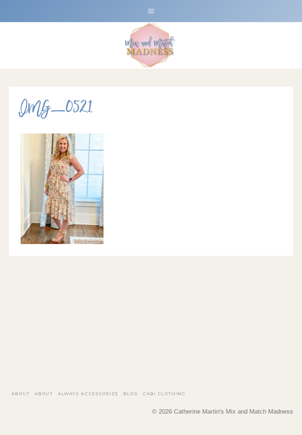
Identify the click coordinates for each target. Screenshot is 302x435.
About (20, 393)
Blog (130, 393)
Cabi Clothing (164, 393)
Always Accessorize (88, 393)
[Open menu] (151, 11)
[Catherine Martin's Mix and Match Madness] (151, 45)
